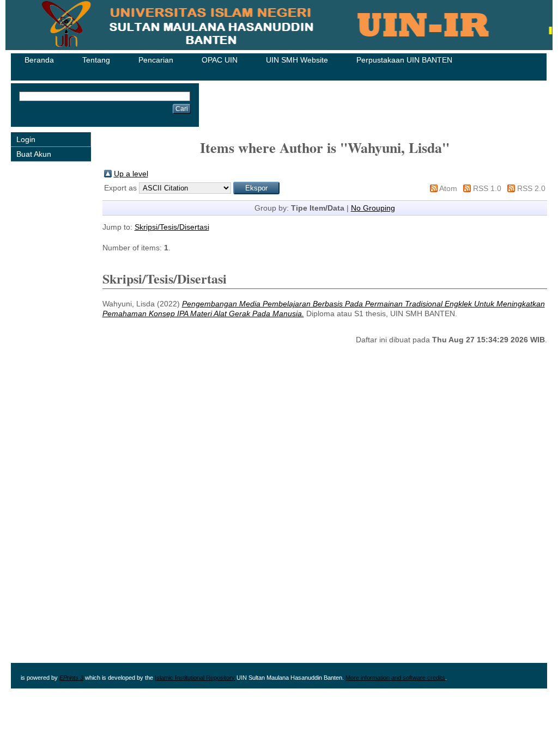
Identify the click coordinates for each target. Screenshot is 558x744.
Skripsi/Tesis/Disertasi (172, 227)
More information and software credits (395, 677)
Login (25, 139)
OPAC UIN (220, 60)
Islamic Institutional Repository (195, 677)
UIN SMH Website (297, 60)
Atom (448, 188)
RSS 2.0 (531, 188)
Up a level (131, 173)
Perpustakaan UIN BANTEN (404, 60)
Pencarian (155, 60)
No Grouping (373, 208)
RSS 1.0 (487, 188)
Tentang (96, 60)
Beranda (39, 60)
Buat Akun (33, 154)
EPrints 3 (71, 677)
